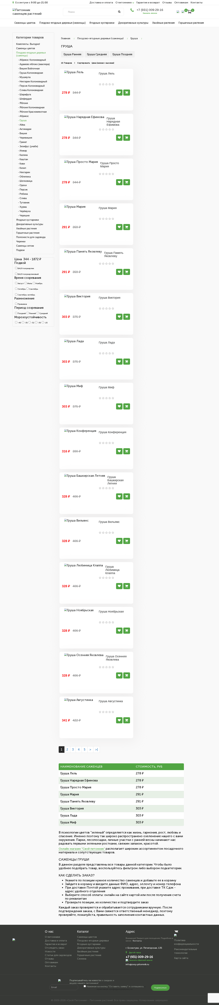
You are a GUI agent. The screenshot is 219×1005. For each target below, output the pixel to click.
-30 (39, 323)
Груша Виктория (109, 297)
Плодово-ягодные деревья (93, 940)
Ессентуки (21, 2)
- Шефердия (24, 98)
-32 (32, 323)
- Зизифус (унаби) (27, 146)
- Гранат (21, 142)
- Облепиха (23, 176)
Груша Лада (107, 342)
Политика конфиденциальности (186, 942)
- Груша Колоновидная (29, 72)
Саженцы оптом (25, 245)
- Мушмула (23, 77)
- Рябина (22, 193)
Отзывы (167, 2)
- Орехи (21, 185)
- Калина (22, 155)
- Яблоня (22, 103)
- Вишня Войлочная (28, 68)
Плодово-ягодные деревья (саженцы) (62, 22)
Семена (81, 958)
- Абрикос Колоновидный (31, 59)
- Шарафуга (23, 94)
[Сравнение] (183, 11)
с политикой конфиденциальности (121, 988)
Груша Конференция (112, 432)
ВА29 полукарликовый (28, 274)
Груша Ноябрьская (111, 611)
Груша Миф (106, 387)
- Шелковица (24, 181)
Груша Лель (106, 73)
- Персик (22, 189)
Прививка (22, 304)
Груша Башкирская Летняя (115, 480)
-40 (19, 323)
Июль (29, 283)
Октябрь (21, 289)
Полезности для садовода (30, 237)
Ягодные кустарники (101, 22)
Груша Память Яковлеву (113, 254)
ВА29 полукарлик (25, 268)
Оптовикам (181, 2)
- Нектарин (23, 172)
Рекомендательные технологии (185, 951)
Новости (50, 951)
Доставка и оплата (101, 2)
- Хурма (21, 206)
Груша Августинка (111, 701)
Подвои (20, 250)
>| (96, 749)
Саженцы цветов (24, 22)
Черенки (20, 241)
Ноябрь (38, 283)
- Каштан (22, 159)
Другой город (135, 953)
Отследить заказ (54, 947)
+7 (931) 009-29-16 (150, 10)
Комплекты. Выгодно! (28, 44)
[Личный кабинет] (178, 11)
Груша (134, 38)
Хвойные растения (163, 22)
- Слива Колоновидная (29, 90)
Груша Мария (108, 208)
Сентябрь (33, 289)
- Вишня (21, 133)
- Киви (20, 163)
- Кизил (21, 168)
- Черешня (22, 215)
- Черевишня (24, 137)
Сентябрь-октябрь (26, 295)
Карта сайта (181, 958)
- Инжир (21, 150)
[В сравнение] (119, 93)
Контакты (196, 2)
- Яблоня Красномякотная (31, 111)
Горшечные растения (191, 22)
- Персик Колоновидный (30, 85)
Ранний (32, 313)
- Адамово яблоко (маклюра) (33, 64)
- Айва (20, 124)
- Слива (21, 198)
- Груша (21, 120)
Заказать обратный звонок (140, 960)
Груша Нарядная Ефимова (113, 121)
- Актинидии (23, 129)
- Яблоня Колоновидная (30, 107)
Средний (43, 313)
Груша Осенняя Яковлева (116, 658)
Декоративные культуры (133, 22)
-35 (26, 323)
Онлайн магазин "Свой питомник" (82, 848)
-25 (46, 323)
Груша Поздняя (122, 54)
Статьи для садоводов (58, 955)
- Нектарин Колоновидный (31, 81)
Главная (65, 38)
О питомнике (52, 937)
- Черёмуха (23, 211)
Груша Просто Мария (109, 165)
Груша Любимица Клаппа (112, 570)
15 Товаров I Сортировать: (75, 63)
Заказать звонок (150, 13)
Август (20, 283)
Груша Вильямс (109, 521)
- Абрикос (22, 116)
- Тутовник (22, 202)
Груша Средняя (97, 54)
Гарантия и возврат (148, 2)
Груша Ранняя (72, 54)
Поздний (21, 313)
